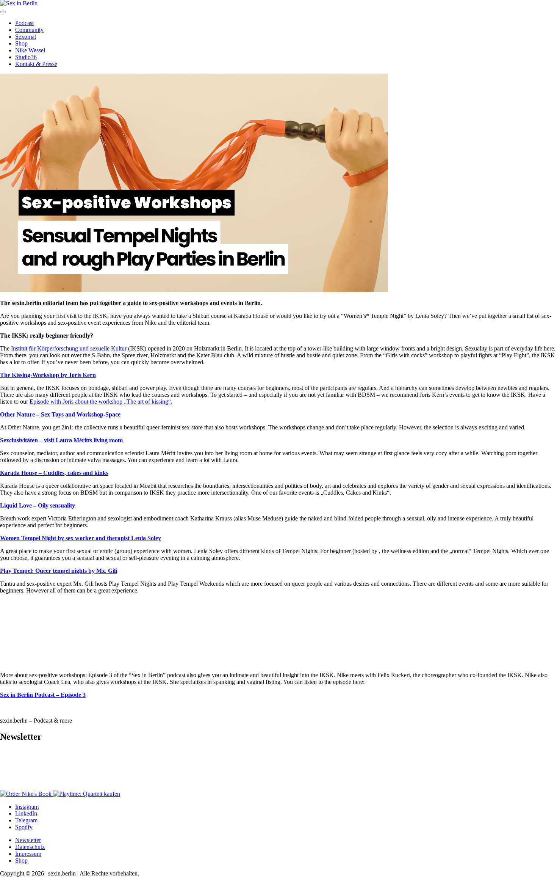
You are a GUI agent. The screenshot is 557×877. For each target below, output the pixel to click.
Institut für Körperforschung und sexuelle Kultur (69, 348)
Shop (21, 43)
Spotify (24, 827)
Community (29, 30)
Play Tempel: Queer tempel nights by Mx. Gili (58, 570)
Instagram (27, 806)
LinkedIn (26, 813)
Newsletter (28, 840)
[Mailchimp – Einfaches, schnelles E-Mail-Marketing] (41, 787)
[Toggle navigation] (3, 12)
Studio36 (26, 57)
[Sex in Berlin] (19, 3)
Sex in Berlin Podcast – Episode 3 (43, 695)
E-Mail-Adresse (21, 760)
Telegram (26, 820)
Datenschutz (30, 847)
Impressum (28, 853)
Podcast (24, 23)
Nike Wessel (30, 50)
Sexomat (25, 36)
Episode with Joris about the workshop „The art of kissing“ (100, 401)
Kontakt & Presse (36, 64)
